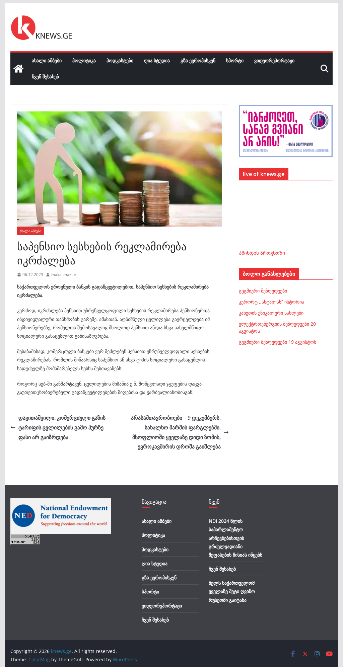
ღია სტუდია (157, 60)
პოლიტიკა (84, 60)
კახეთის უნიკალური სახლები (271, 313)
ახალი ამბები (47, 60)
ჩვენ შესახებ (45, 76)
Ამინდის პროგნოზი (262, 253)
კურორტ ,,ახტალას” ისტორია (271, 302)
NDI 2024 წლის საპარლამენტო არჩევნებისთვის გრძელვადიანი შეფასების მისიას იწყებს (235, 538)
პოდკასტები (120, 60)
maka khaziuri (64, 274)
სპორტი (235, 60)
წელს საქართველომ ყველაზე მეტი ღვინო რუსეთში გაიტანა (232, 591)
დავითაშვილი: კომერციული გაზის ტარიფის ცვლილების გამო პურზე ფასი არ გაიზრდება (62, 427)
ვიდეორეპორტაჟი (274, 60)
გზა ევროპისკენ (198, 60)
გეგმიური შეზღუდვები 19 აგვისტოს (277, 342)
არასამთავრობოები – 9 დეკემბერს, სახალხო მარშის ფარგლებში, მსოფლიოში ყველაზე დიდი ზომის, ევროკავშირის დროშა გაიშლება (176, 432)
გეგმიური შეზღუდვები (263, 290)
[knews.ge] (18, 69)
